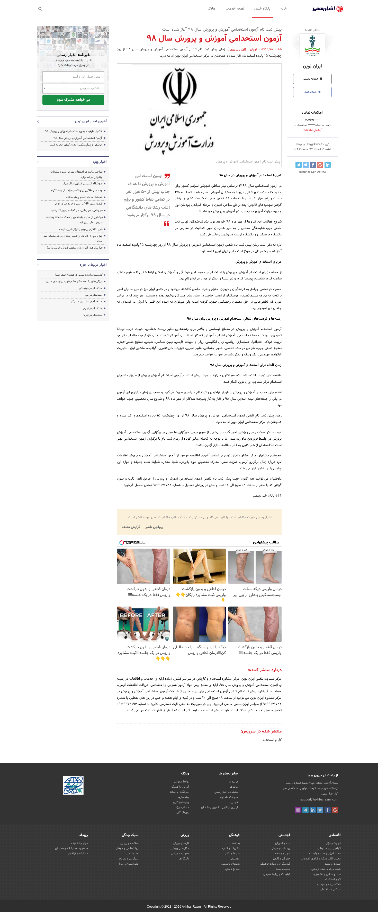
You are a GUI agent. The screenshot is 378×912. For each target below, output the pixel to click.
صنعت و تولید (333, 864)
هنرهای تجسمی (230, 864)
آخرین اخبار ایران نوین (91, 121)
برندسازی (183, 797)
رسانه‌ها (235, 843)
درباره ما (233, 781)
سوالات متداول (229, 797)
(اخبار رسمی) (237, 49)
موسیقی (235, 858)
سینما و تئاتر (232, 853)
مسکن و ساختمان (330, 889)
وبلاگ (211, 9)
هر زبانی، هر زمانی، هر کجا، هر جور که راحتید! (76, 210)
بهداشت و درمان (281, 848)
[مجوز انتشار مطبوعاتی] (73, 786)
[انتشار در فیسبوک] (313, 165)
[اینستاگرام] (298, 810)
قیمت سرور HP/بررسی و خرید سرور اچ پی (78, 203)
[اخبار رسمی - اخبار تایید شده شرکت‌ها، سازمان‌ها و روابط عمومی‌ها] (327, 9)
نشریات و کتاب (231, 848)
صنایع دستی (232, 869)
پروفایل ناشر (154, 527)
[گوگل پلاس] (335, 810)
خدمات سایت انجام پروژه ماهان (84, 197)
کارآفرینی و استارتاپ (329, 848)
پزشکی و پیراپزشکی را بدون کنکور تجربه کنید (76, 144)
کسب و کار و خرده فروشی (326, 869)
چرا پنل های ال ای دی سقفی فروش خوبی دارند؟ (75, 247)
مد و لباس (132, 853)
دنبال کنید (310, 92)
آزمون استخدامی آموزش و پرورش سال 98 (77, 138)
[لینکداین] (313, 810)
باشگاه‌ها (184, 858)
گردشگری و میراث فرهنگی (275, 864)
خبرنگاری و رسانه (179, 792)
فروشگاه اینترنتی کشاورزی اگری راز (83, 183)
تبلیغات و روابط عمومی (276, 874)
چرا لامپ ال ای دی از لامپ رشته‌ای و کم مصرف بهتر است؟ (73, 239)
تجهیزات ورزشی (180, 853)
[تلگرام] (305, 810)
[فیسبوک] (328, 810)
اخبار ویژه (100, 162)
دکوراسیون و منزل (128, 864)
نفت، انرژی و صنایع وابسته (325, 853)
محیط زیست (283, 869)
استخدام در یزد (94, 295)
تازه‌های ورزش (181, 843)
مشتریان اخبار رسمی (226, 792)
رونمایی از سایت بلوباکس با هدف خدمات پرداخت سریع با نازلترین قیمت (74, 220)
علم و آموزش (282, 843)
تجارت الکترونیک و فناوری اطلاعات (321, 858)
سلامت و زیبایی (129, 843)
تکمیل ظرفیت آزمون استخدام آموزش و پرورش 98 (73, 131)
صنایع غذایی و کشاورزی (327, 874)
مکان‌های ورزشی (179, 848)
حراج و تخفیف (79, 843)
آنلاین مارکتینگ (180, 787)
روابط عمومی (181, 781)
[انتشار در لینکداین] (328, 165)
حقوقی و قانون (281, 858)
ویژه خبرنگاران (181, 802)
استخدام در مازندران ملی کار (86, 301)
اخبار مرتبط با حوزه (93, 265)
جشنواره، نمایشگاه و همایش (71, 848)
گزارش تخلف (131, 527)
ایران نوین (312, 66)
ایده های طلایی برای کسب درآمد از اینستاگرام (77, 190)
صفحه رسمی (311, 78)
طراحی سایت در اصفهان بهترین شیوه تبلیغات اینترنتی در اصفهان (76, 174)
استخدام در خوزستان (91, 288)
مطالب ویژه (182, 807)
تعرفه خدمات (235, 9)
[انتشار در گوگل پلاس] (320, 165)
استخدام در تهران (93, 308)
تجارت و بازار (333, 843)
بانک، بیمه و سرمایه (329, 884)
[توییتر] (320, 810)
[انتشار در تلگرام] (298, 165)
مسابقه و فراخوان (78, 853)
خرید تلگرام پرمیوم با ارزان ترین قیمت (81, 229)
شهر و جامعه (282, 853)
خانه (284, 9)
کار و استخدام (272, 740)
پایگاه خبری (262, 9)
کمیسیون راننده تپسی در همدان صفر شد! (79, 274)
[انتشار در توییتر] (306, 165)
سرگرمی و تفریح (128, 858)
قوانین (234, 802)
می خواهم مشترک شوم (73, 100)
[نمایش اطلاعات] (312, 130)
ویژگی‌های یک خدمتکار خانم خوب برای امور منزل (74, 281)
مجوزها (234, 787)
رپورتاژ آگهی (182, 812)
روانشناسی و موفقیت (126, 848)
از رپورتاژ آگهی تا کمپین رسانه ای (219, 807)
